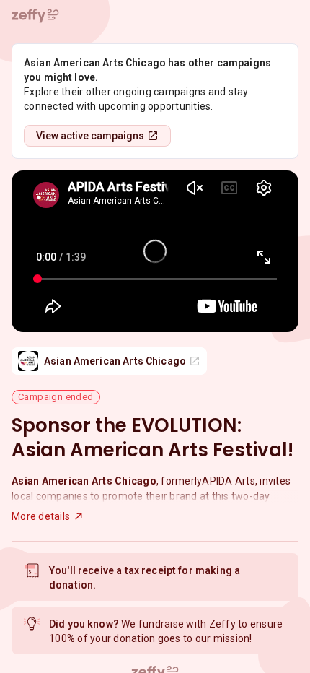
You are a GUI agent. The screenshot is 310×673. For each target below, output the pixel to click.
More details (41, 516)
